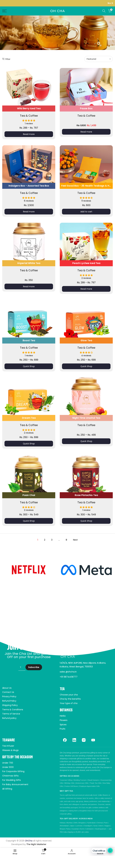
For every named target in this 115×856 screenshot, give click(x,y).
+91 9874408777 (68, 676)
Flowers (63, 720)
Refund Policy (9, 700)
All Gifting (7, 788)
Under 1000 (8, 767)
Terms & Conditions (12, 709)
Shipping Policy (10, 705)
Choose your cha (69, 694)
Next (75, 539)
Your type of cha (68, 703)
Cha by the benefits (70, 698)
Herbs (63, 715)
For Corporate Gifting (13, 771)
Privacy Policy (9, 696)
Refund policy (9, 718)
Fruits (62, 728)
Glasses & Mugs (10, 750)
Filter (7, 59)
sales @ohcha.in (68, 671)
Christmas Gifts (10, 775)
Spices (63, 724)
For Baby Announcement (15, 784)
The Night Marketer (36, 844)
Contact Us (8, 692)
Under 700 (7, 762)
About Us (7, 687)
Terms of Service (11, 713)
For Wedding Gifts (11, 780)
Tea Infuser (8, 745)
